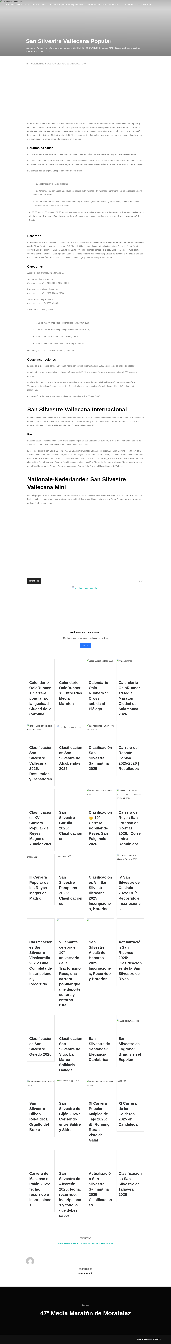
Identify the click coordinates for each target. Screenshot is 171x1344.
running (94, 1243)
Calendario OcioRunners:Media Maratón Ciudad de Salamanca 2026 (129, 698)
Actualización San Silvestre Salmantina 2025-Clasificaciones (100, 1189)
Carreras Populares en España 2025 (66, 5)
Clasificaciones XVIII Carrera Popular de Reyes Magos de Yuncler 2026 (40, 828)
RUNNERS (85, 1243)
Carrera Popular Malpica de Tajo (136, 5)
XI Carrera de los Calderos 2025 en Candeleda (128, 1113)
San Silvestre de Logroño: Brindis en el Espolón (130, 1049)
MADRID (113, 48)
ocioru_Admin (36, 48)
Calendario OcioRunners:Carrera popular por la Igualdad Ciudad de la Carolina (77, 581)
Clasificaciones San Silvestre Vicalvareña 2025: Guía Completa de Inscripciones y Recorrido (40, 963)
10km (51, 48)
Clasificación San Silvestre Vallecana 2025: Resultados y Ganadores (40, 763)
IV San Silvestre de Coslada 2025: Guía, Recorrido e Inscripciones (130, 893)
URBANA (30, 52)
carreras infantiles (63, 48)
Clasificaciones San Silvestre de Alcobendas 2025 (70, 758)
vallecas (109, 1243)
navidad (122, 48)
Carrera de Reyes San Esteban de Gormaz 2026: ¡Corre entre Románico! (130, 828)
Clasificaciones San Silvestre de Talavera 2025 (130, 1184)
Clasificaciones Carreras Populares (102, 5)
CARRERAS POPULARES (85, 48)
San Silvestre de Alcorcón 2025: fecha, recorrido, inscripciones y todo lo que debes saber (70, 1194)
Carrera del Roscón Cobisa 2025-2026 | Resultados (129, 758)
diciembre (103, 48)
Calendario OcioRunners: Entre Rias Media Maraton (70, 693)
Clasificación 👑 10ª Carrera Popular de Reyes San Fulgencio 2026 (100, 828)
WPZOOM (156, 1339)
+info (85, 645)
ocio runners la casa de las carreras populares (26, 5)
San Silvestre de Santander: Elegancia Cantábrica (99, 1049)
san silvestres (133, 48)
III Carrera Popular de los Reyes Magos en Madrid (39, 887)
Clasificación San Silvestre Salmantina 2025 (100, 758)
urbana (102, 1243)
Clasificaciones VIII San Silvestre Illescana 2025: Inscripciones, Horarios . (100, 893)
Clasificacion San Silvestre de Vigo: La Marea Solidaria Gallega (70, 1054)
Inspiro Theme (143, 1339)
